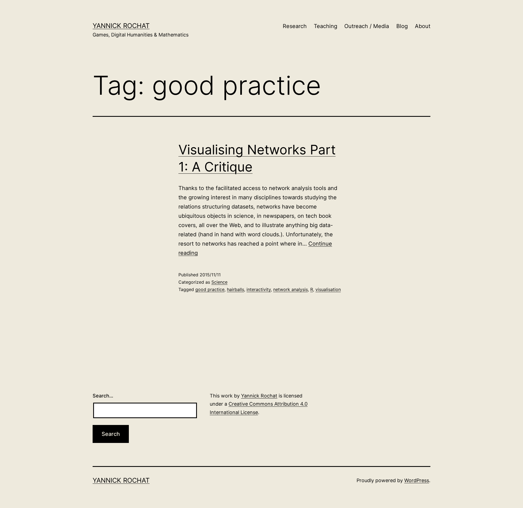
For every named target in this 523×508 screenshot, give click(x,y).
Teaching (325, 26)
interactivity (259, 289)
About (422, 26)
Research (295, 26)
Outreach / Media (366, 26)
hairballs (235, 289)
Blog (402, 26)
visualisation (328, 289)
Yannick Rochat (121, 26)
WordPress (416, 480)
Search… (103, 396)
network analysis (290, 289)
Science (219, 282)
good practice (209, 289)
